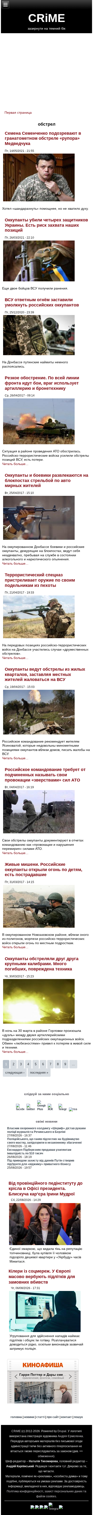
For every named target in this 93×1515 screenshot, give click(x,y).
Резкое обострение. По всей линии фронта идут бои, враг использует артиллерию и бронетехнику (42, 383)
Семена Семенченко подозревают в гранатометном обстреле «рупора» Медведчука (43, 138)
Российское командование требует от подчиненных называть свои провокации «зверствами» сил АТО (45, 774)
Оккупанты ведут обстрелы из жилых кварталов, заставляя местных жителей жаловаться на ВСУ (45, 674)
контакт (66, 1417)
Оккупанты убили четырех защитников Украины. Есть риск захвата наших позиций (46, 225)
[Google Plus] (41, 1109)
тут (64, 1466)
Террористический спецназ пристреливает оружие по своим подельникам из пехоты (40, 580)
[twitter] (31, 1109)
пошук (78, 1417)
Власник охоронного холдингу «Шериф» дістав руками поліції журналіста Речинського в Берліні (46, 1130)
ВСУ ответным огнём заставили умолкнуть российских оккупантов (42, 302)
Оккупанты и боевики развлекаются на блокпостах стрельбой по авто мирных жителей (46, 480)
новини (29, 1417)
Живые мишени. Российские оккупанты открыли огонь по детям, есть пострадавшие (43, 869)
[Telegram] (63, 1109)
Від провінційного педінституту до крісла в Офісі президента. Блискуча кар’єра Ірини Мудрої (46, 1188)
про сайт (53, 1417)
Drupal (61, 1431)
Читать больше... (15, 464)
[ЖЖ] (52, 1109)
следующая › (14, 1072)
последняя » (39, 1072)
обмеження (45, 1456)
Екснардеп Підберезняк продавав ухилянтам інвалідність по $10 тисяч (39, 1151)
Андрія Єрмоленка (70, 1436)
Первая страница (18, 112)
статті (40, 1417)
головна (16, 1417)
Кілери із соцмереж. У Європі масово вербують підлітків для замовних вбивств (42, 1276)
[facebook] (20, 1109)
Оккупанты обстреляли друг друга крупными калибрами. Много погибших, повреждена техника (41, 963)
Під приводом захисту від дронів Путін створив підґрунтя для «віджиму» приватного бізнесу (40, 1162)
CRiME (46, 18)
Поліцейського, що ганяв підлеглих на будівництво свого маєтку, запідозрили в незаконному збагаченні (44, 1140)
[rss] (73, 1109)
